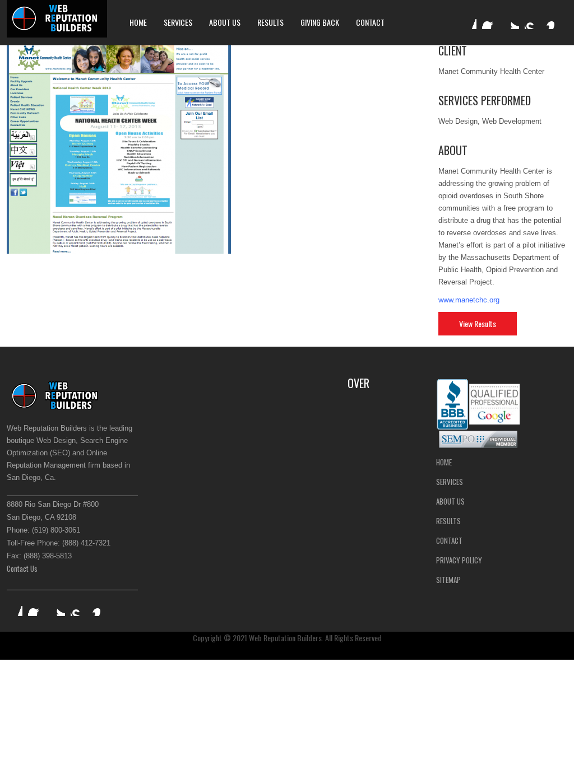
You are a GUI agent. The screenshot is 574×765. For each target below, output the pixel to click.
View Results (477, 323)
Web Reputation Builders (285, 637)
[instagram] (554, 21)
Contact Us (22, 568)
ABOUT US (224, 22)
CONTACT (370, 22)
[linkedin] (468, 21)
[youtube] (532, 21)
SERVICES (178, 22)
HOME (138, 22)
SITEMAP (448, 579)
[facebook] (490, 21)
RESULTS (270, 22)
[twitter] (511, 21)
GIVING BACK (319, 22)
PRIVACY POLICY (459, 560)
